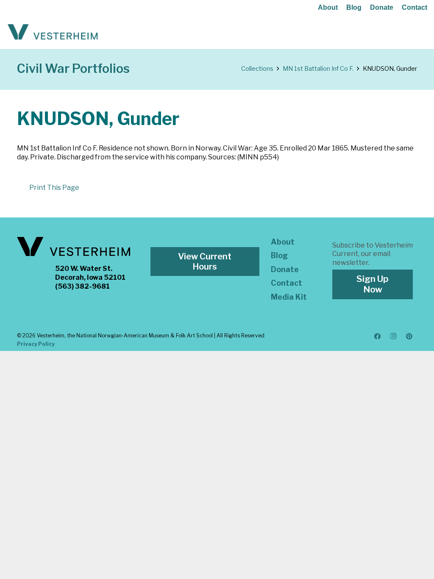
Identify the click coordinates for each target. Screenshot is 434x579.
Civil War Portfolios (73, 68)
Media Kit (289, 296)
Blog (354, 7)
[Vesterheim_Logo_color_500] (53, 32)
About (328, 7)
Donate (381, 7)
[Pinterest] (409, 336)
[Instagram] (393, 336)
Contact (414, 7)
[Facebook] (378, 336)
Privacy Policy (36, 344)
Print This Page (54, 188)
